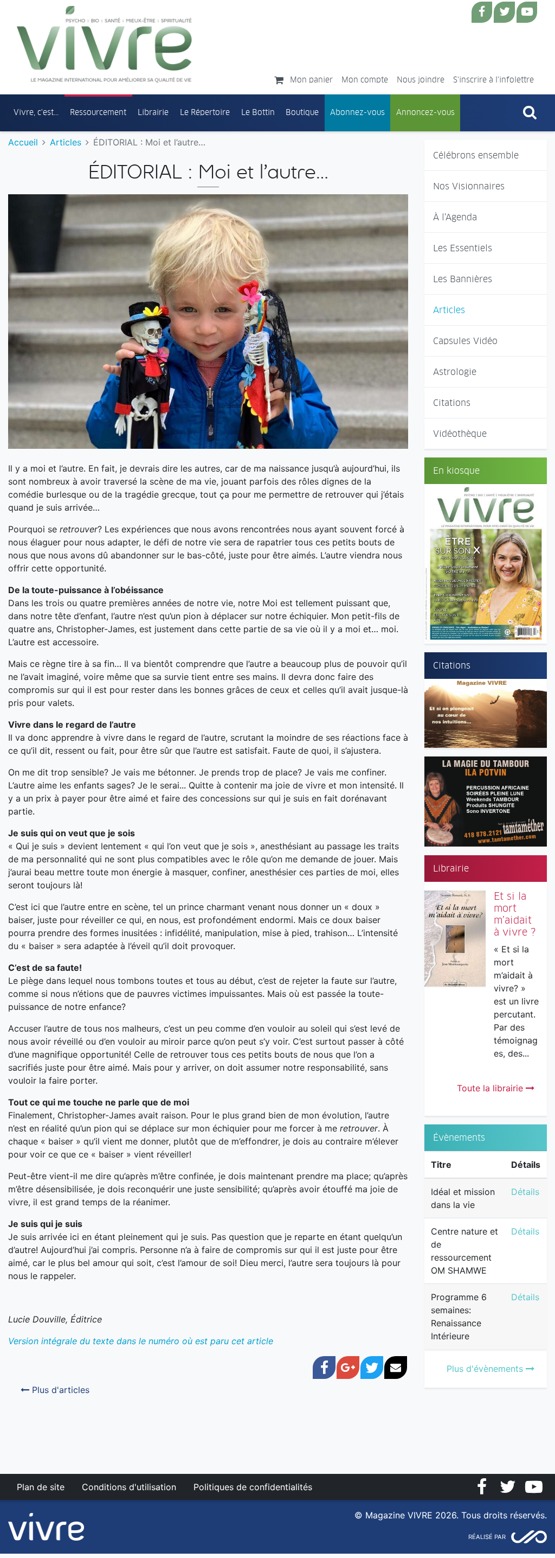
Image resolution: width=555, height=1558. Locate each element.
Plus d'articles (59, 1389)
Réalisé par (487, 1537)
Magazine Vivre (104, 44)
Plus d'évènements (486, 1368)
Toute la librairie (491, 1088)
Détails (525, 1191)
